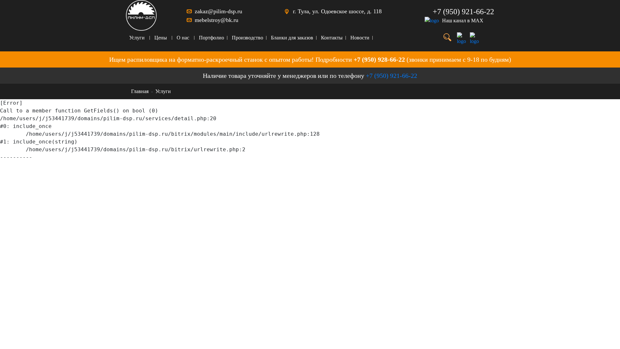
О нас (183, 37)
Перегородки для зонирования (167, 166)
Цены (160, 37)
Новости (359, 37)
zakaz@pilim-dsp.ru (218, 11)
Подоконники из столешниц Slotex (171, 186)
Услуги (137, 37)
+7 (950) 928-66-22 (379, 59)
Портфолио (211, 37)
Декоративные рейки (157, 176)
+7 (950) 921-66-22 (463, 11)
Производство (247, 37)
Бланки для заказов (292, 37)
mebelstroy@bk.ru (216, 20)
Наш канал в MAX (462, 20)
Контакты (332, 37)
